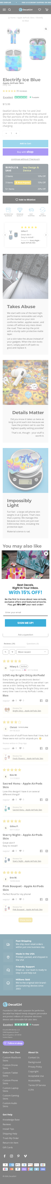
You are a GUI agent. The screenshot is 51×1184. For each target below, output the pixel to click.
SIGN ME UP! (25, 623)
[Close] (46, 553)
